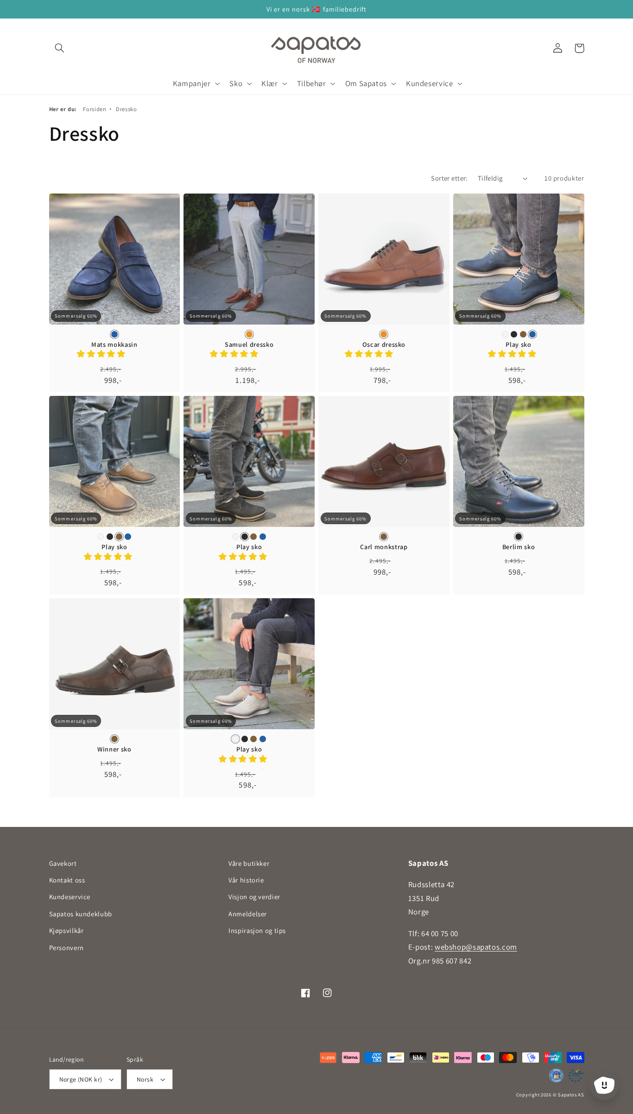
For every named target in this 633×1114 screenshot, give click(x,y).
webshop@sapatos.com (476, 947)
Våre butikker (248, 863)
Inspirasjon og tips (257, 930)
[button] (59, 48)
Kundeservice (70, 896)
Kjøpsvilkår (66, 930)
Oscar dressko (384, 344)
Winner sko (114, 749)
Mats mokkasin (114, 344)
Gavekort (63, 863)
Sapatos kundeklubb (80, 913)
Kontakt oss (67, 880)
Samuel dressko (249, 344)
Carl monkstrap (383, 547)
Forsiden (94, 109)
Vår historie (246, 880)
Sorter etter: (449, 178)
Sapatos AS (571, 1094)
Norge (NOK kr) (80, 1079)
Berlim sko (518, 547)
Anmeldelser (247, 913)
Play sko (518, 344)
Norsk (145, 1079)
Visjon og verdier (254, 896)
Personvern (66, 947)
